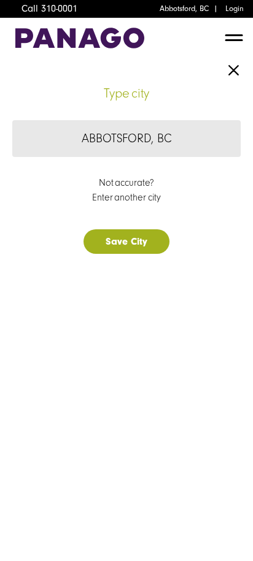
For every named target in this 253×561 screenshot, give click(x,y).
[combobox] (126, 138)
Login (234, 8)
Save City (126, 241)
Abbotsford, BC (184, 8)
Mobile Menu (234, 41)
